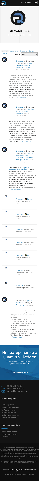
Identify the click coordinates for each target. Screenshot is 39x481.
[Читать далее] (21, 97)
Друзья (31, 51)
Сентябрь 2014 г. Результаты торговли (25, 111)
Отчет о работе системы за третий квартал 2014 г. (24, 65)
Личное (5, 51)
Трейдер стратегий (9, 410)
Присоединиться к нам (19, 372)
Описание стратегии (9, 434)
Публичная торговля (9, 431)
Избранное (23, 51)
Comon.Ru (5, 437)
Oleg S (29, 255)
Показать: (17, 54)
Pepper (29, 199)
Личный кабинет (26, 2)
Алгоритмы (20, 305)
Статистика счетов (9, 418)
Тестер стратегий (8, 405)
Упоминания (14, 51)
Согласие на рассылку (24, 471)
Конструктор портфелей (10, 407)
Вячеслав (16, 30)
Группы (4, 53)
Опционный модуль (9, 412)
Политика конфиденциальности (13, 469)
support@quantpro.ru (16, 391)
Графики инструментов (10, 415)
